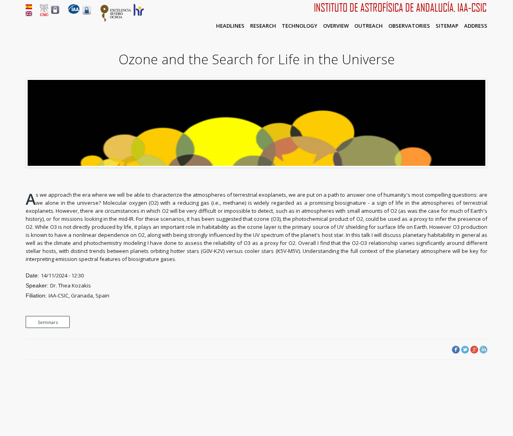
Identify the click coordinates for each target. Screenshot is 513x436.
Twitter (465, 350)
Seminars (48, 322)
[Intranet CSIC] (55, 13)
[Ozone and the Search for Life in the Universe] (256, 165)
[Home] (74, 12)
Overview (336, 25)
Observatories (409, 25)
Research (263, 25)
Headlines (230, 25)
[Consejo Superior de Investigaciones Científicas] (44, 14)
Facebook (456, 350)
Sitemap (447, 25)
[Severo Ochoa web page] (116, 20)
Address (475, 25)
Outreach (368, 25)
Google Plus (474, 350)
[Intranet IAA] (87, 14)
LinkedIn (483, 350)
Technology (299, 25)
